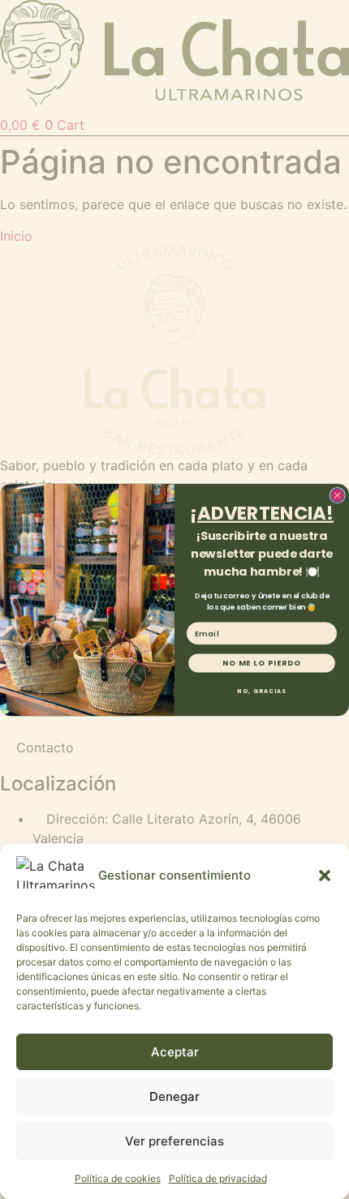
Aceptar (175, 1052)
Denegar (174, 1096)
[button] (325, 875)
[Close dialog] (337, 495)
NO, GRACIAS (262, 691)
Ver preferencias (174, 1141)
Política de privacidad (218, 1178)
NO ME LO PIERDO (261, 662)
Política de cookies (118, 1178)
